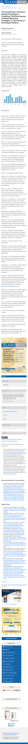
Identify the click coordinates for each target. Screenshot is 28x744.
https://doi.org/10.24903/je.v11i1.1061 (10, 286)
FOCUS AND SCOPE (8, 655)
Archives (7, 6)
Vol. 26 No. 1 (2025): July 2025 (9, 8)
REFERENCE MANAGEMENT (10, 672)
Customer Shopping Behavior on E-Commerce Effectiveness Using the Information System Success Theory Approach (14, 553)
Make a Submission (11, 638)
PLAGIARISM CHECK (8, 670)
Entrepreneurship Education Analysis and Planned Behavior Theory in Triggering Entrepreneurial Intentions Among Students (14, 488)
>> (8, 581)
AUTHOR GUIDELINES (9, 661)
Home (2, 6)
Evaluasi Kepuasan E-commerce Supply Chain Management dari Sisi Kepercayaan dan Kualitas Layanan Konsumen (14, 516)
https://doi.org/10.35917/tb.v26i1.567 (13, 39)
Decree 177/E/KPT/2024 (11, 604)
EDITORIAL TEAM (8, 646)
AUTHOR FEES (7, 664)
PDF (4, 376)
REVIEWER (6, 649)
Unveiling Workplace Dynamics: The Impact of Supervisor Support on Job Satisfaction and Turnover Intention (14, 562)
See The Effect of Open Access (10, 473)
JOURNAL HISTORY (8, 678)
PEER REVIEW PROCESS (9, 652)
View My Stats (11, 723)
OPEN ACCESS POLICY (9, 675)
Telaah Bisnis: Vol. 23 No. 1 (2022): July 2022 (13, 491)
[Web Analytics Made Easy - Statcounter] (11, 725)
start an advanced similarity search (16, 584)
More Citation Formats (9, 401)
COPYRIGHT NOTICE (9, 667)
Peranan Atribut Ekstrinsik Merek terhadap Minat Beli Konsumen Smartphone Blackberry (14, 530)
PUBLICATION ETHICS (9, 658)
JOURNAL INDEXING (8, 681)
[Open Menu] (1, 1)
